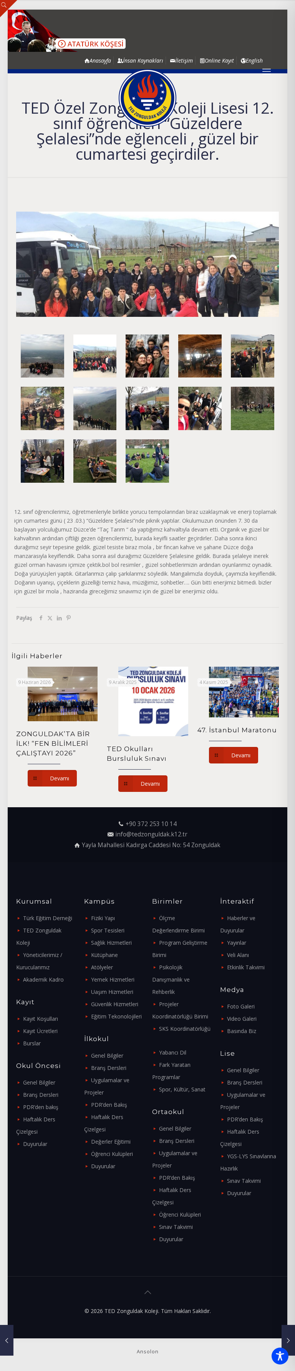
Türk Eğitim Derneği (47, 918)
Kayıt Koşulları (40, 1018)
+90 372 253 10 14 (151, 824)
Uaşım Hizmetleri (112, 991)
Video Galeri (242, 1018)
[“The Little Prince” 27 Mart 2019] (288, 1340)
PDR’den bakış (40, 1107)
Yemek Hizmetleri (112, 979)
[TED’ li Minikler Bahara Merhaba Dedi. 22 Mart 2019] (6, 1340)
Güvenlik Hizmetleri (114, 1004)
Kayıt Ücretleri (40, 1031)
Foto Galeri (241, 1006)
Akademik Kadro (43, 979)
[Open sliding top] (8, 8)
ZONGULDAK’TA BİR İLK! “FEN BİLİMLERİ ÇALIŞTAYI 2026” (53, 743)
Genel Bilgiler (39, 1082)
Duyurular (35, 1143)
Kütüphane (104, 955)
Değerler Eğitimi (111, 1141)
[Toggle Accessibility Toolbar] (280, 1356)
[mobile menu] (266, 71)
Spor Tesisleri (107, 930)
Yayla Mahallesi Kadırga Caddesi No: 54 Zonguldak (151, 845)
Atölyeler (102, 967)
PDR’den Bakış (109, 1104)
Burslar (32, 1043)
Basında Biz (241, 1031)
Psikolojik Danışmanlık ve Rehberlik (171, 979)
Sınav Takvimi (176, 1226)
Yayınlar (236, 942)
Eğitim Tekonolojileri (116, 1016)
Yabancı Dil (172, 1052)
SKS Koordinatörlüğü (184, 1028)
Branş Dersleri (40, 1094)
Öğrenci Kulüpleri (112, 1153)
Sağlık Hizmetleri (111, 942)
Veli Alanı (238, 955)
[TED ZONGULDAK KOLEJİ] (147, 98)
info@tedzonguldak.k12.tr (151, 834)
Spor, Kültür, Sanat (182, 1089)
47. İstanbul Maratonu (237, 730)
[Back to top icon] (147, 1292)
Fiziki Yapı (103, 918)
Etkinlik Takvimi (246, 967)
